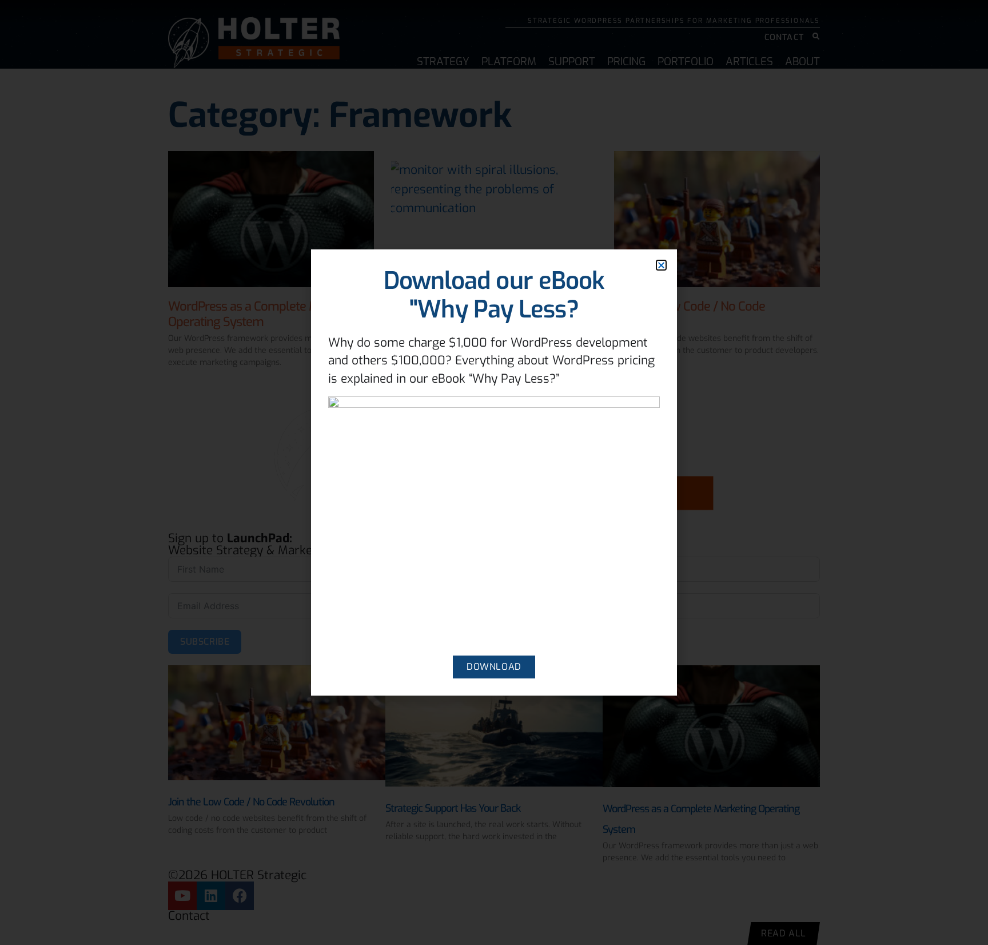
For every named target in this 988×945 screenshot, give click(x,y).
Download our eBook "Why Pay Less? (494, 295)
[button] (661, 265)
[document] (494, 472)
